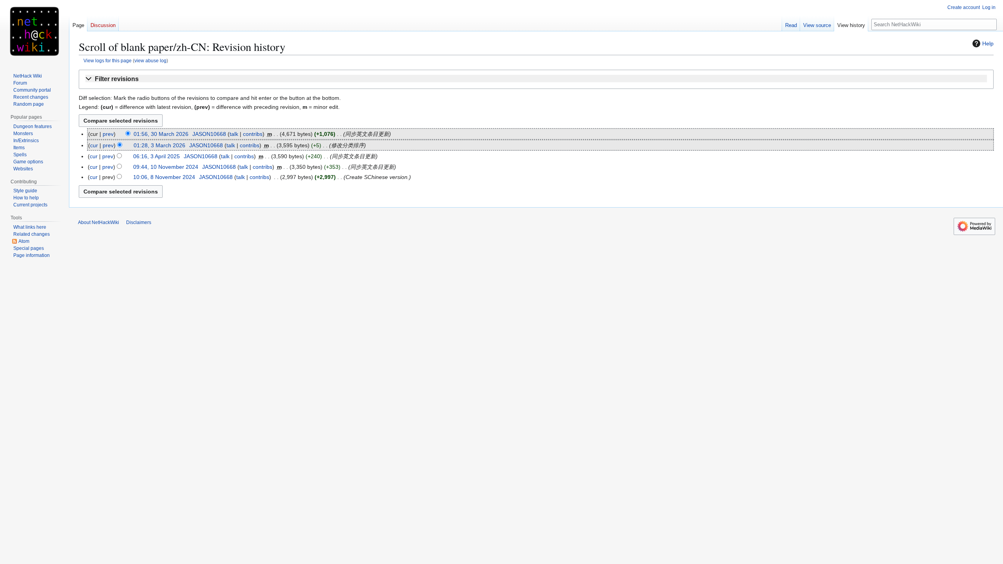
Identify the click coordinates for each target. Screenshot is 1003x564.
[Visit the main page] (34, 31)
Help (988, 43)
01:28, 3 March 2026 (159, 145)
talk (234, 134)
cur (94, 145)
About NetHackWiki (98, 222)
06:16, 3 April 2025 (156, 156)
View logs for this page (107, 60)
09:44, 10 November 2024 (165, 167)
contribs (253, 134)
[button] (536, 79)
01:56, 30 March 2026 (161, 134)
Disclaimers (138, 222)
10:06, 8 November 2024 (164, 177)
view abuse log (150, 60)
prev (108, 134)
